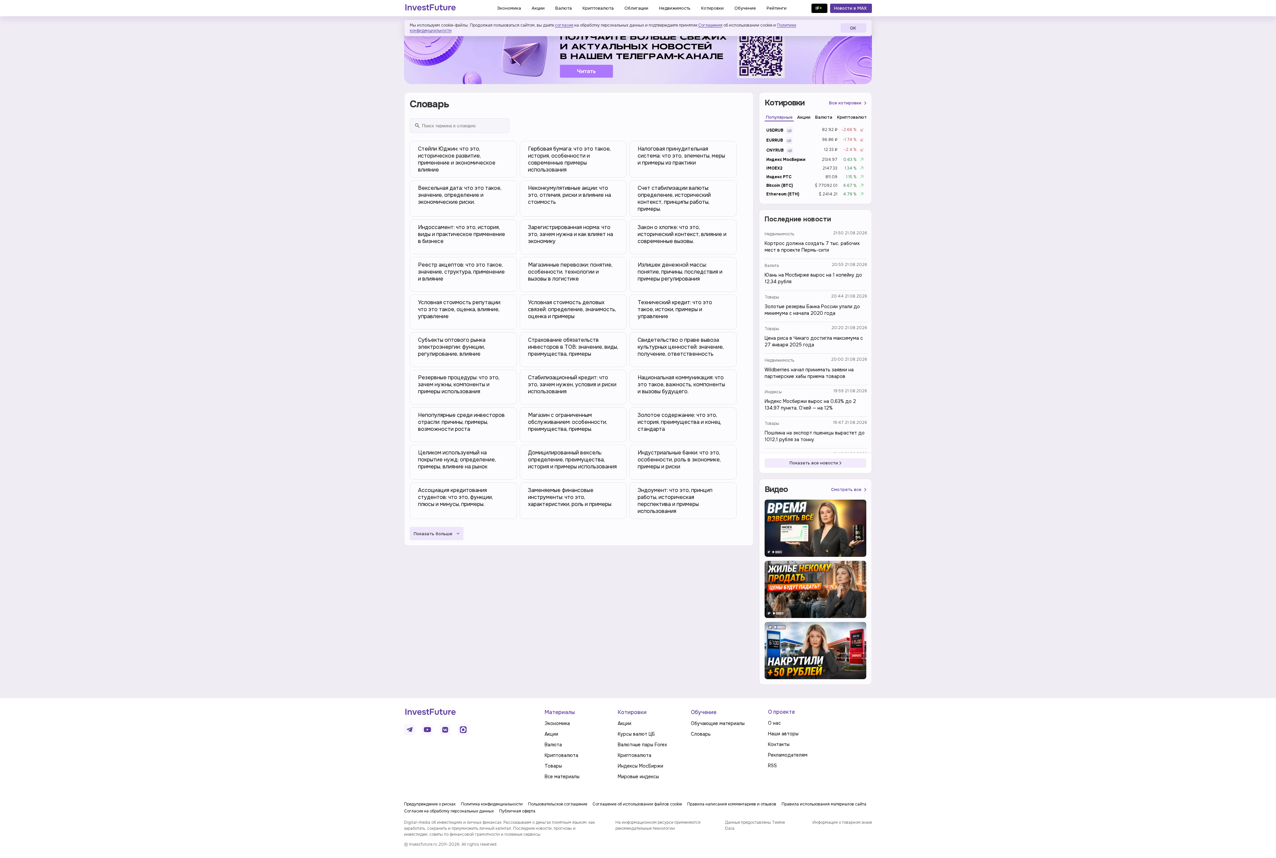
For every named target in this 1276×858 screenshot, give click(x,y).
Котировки (632, 712)
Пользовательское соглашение (557, 804)
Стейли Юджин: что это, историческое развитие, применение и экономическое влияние (456, 159)
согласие (564, 25)
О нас (774, 723)
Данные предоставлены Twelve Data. (755, 825)
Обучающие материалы (718, 723)
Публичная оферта (517, 811)
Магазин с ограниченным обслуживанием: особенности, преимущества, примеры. (567, 422)
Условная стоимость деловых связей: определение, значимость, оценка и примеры (572, 309)
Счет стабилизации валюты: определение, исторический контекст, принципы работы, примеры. (674, 198)
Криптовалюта (561, 755)
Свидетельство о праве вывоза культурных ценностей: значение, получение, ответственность (681, 346)
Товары (772, 297)
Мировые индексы (638, 777)
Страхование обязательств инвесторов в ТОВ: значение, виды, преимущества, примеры (573, 346)
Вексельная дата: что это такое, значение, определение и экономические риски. (459, 194)
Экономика (557, 723)
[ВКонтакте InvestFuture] (445, 729)
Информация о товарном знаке (842, 822)
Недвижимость (779, 234)
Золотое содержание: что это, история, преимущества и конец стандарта (679, 422)
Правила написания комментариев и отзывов (731, 804)
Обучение (703, 712)
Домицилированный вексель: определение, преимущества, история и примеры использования (572, 459)
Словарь (701, 734)
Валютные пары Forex (642, 745)
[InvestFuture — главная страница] (430, 8)
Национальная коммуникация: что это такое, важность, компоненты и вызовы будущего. (681, 384)
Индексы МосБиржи (640, 766)
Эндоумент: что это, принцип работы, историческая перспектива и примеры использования (675, 501)
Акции (551, 734)
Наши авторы (783, 734)
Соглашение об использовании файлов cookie (637, 804)
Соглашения (710, 25)
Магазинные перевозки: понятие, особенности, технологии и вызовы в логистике (570, 271)
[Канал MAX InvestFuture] (463, 729)
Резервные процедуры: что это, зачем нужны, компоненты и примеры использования (458, 384)
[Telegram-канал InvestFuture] (638, 54)
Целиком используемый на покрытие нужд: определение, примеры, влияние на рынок (457, 459)
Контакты (779, 744)
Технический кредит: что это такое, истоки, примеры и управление (675, 309)
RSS (772, 766)
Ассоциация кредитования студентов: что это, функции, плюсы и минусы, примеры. (455, 497)
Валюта (772, 265)
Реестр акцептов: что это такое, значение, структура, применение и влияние (461, 271)
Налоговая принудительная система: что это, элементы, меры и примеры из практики (681, 155)
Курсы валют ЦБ (636, 734)
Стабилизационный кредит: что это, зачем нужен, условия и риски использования (572, 384)
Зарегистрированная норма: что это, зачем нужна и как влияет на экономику (570, 234)
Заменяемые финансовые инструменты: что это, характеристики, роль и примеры (569, 497)
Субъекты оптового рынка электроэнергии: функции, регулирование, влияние (451, 346)
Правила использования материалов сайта (824, 804)
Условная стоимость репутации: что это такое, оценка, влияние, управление (459, 309)
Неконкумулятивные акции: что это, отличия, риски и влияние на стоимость (569, 194)
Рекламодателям (787, 755)
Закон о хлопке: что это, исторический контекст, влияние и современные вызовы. (682, 234)
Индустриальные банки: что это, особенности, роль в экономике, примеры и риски (679, 459)
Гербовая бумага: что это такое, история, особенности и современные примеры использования (569, 159)
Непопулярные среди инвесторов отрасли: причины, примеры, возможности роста (461, 422)
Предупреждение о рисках (430, 804)
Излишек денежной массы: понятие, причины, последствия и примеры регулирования (680, 271)
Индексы (773, 392)
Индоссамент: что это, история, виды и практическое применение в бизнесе (461, 234)
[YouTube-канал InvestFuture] (427, 729)
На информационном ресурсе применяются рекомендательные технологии (657, 825)
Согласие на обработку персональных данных (449, 811)
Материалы (560, 712)
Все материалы (562, 777)
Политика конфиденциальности (492, 804)
